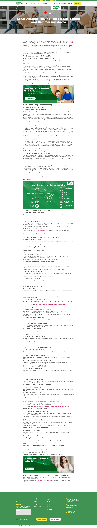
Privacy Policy (36, 525)
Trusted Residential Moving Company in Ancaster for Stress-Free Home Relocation (51, 406)
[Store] (74, 512)
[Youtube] (71, 512)
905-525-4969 (70, 501)
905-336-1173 (74, 499)
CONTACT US (69, 3)
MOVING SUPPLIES (46, 3)
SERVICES (34, 3)
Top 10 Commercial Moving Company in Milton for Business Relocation (51, 304)
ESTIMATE (40, 3)
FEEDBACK (58, 3)
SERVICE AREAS (63, 3)
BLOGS (54, 3)
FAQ (50, 3)
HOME (26, 3)
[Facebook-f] (66, 512)
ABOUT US (30, 3)
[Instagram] (69, 512)
